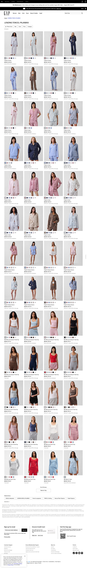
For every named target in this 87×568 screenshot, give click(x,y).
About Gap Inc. (58, 561)
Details (82, 8)
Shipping (6, 548)
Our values (53, 548)
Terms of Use (45, 561)
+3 (15, 267)
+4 (15, 58)
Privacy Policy (10, 564)
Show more (6, 501)
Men (19, 13)
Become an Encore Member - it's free (32, 546)
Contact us (75, 546)
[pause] (85, 8)
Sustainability (51, 561)
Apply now (34, 535)
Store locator (75, 548)
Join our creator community (56, 553)
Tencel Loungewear (36, 498)
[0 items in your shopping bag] (85, 1)
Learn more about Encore (30, 548)
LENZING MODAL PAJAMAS (23, 498)
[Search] (82, 13)
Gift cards (6, 553)
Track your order (7, 551)
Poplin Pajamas (71, 498)
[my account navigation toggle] (82, 1)
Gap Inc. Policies (38, 563)
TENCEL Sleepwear (10, 498)
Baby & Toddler (34, 13)
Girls (23, 13)
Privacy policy (7, 536)
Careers (52, 546)
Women (15, 13)
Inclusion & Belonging (55, 551)
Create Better (53, 550)
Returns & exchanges (8, 550)
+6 (35, 162)
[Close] (24, 556)
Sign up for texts (76, 550)
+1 (15, 407)
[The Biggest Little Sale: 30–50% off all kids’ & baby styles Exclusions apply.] (42, 8)
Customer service (7, 546)
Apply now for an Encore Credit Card (32, 551)
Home (5, 18)
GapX (40, 13)
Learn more (40, 535)
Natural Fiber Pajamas (60, 498)
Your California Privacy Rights (36, 561)
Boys (27, 13)
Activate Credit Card (29, 550)
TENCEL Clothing (48, 498)
